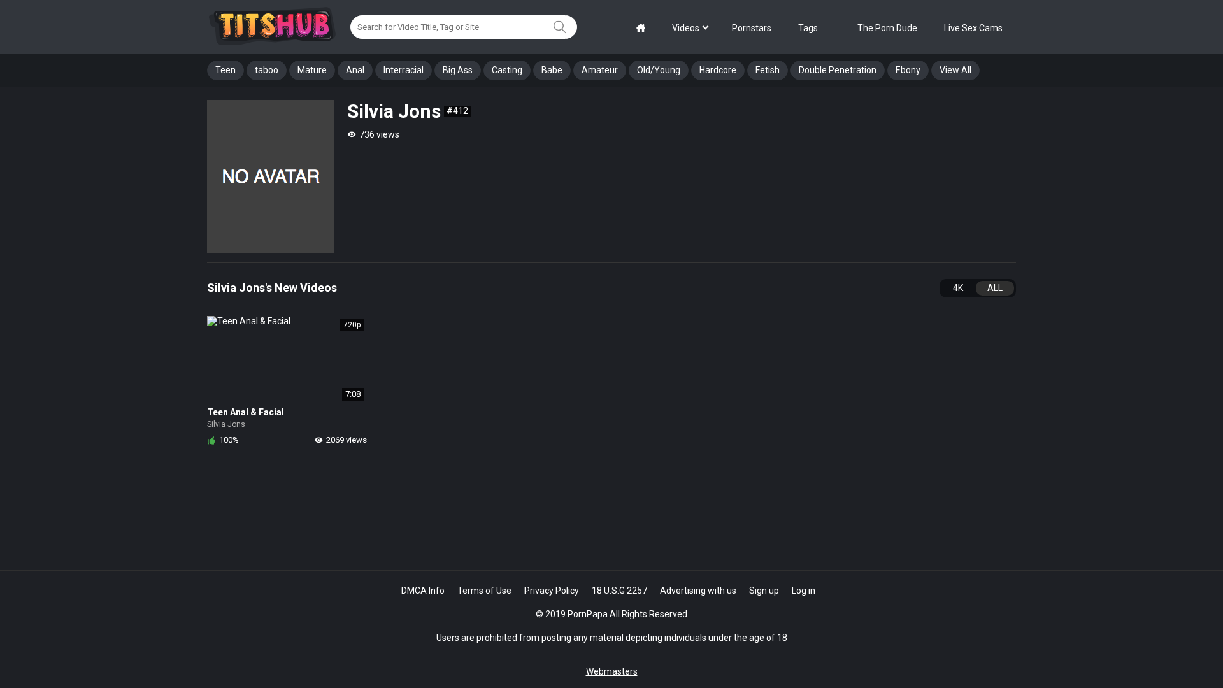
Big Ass (458, 70)
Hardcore (717, 70)
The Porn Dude (887, 28)
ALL (995, 288)
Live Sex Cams (973, 28)
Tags (808, 28)
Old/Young (658, 70)
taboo (266, 70)
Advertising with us (698, 590)
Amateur (600, 70)
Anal (355, 70)
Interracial (403, 70)
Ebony (908, 70)
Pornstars (751, 28)
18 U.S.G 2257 (619, 590)
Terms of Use (484, 590)
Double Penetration (837, 70)
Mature (312, 70)
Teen (225, 70)
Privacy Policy (551, 590)
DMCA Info (423, 590)
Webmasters (612, 671)
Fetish (767, 70)
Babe (551, 70)
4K (958, 288)
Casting (507, 70)
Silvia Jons (226, 424)
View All (955, 70)
